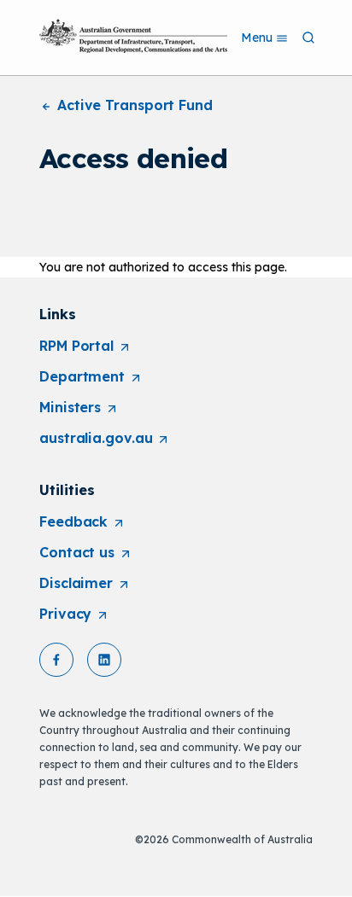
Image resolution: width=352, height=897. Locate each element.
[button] (56, 660)
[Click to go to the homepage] (133, 36)
